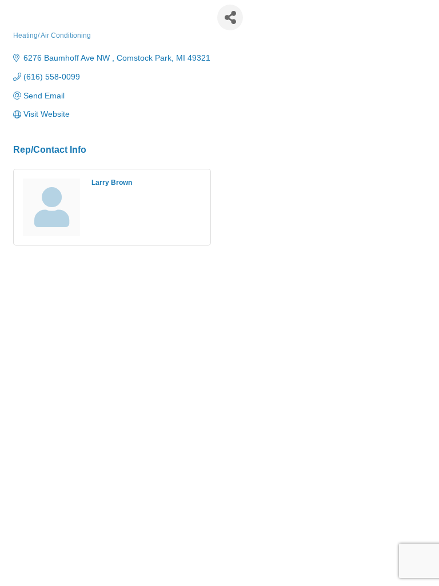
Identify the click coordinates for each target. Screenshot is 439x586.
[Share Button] (230, 17)
